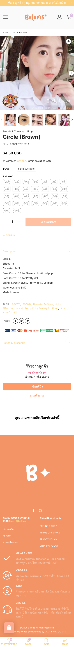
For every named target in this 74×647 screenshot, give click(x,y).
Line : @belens (17, 521)
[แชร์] (15, 321)
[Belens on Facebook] (33, 511)
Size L (63, 308)
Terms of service (50, 532)
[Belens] (35, 17)
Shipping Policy (49, 545)
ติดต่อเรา (7, 535)
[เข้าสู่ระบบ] (59, 17)
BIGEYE (16, 304)
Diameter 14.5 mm (43, 304)
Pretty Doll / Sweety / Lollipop (18, 131)
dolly (58, 304)
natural (19, 308)
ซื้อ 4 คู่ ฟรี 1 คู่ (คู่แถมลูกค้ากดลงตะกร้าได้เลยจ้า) (37, 2)
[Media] (68, 41)
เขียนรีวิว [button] (37, 386)
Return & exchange (14, 342)
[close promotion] (71, 3)
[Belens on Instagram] (40, 511)
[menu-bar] (8, 17)
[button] (2, 73)
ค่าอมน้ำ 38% (10, 312)
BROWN (26, 304)
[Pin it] (27, 321)
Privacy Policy (48, 539)
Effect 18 (8, 308)
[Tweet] (21, 321)
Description (9, 251)
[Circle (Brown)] (37, 73)
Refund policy (48, 526)
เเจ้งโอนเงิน (8, 529)
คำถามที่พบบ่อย (10, 542)
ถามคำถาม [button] (37, 395)
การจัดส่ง (22, 160)
